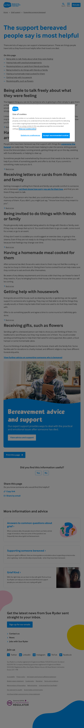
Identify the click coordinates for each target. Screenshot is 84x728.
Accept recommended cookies (56, 135)
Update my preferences (30, 135)
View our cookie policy (27, 129)
